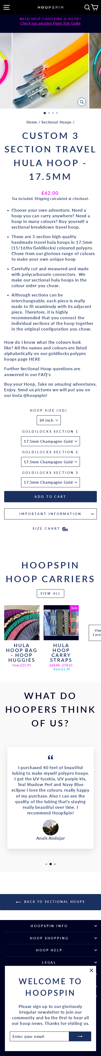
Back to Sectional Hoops (54, 902)
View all (50, 593)
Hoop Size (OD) (49, 410)
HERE (34, 359)
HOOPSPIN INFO (49, 926)
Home (31, 122)
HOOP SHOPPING (49, 938)
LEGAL (49, 962)
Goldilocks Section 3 (50, 473)
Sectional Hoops (56, 122)
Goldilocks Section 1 (50, 431)
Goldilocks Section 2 (50, 452)
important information (50, 514)
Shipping (42, 198)
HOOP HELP (49, 950)
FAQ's (44, 374)
